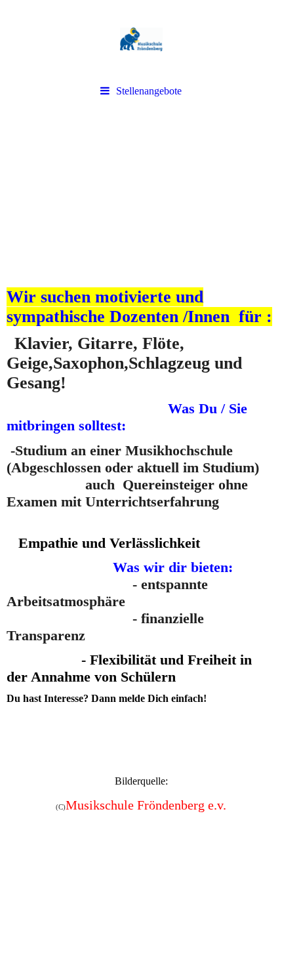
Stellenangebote (149, 90)
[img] (141, 39)
